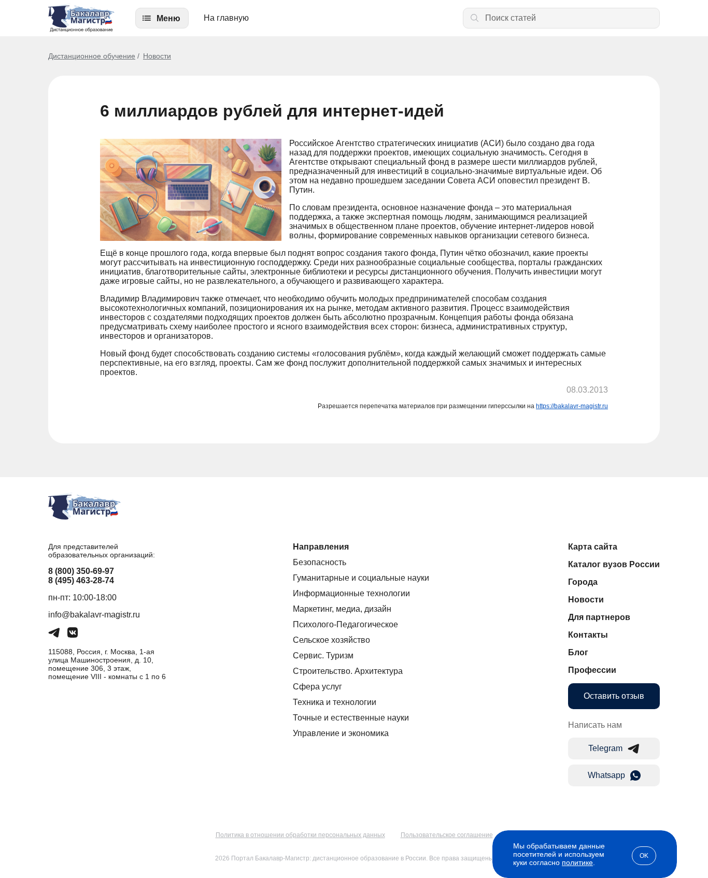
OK (644, 855)
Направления (321, 546)
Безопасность (319, 562)
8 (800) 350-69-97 (81, 571)
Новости (157, 56)
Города (583, 582)
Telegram (605, 748)
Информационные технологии (351, 593)
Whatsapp (606, 775)
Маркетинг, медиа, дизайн (342, 608)
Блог (578, 652)
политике (577, 862)
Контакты (588, 634)
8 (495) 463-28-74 (81, 580)
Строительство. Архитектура (348, 671)
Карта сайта (592, 546)
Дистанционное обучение (91, 56)
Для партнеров (599, 617)
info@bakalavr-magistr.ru (94, 614)
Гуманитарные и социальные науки (361, 577)
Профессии (592, 670)
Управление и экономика (341, 733)
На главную (226, 17)
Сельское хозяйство (331, 640)
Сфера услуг (317, 686)
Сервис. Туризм (323, 655)
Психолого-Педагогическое (345, 624)
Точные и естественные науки (351, 717)
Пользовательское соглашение (447, 835)
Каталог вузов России (614, 564)
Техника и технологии (334, 702)
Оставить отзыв (614, 696)
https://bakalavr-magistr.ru (572, 406)
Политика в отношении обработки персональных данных (300, 835)
